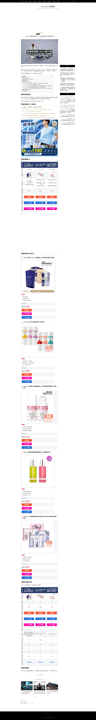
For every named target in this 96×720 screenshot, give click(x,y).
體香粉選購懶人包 (25, 80)
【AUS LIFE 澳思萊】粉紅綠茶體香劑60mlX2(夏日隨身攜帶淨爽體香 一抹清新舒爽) (38, 85)
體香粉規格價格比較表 (26, 89)
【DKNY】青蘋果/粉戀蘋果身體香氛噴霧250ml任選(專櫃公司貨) (35, 115)
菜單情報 (26, 1)
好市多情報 (44, 1)
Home (37, 32)
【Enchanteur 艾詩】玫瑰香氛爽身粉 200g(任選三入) (33, 84)
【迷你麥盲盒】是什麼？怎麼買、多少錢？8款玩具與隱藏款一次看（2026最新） (67, 74)
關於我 (22, 1)
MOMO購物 (29, 208)
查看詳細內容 (29, 662)
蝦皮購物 (29, 197)
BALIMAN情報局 (48, 6)
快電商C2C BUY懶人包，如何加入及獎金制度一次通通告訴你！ (67, 101)
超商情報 (39, 1)
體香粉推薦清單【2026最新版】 (28, 79)
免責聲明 (53, 1)
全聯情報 (35, 1)
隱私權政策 (58, 1)
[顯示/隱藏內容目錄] (51, 76)
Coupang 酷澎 (29, 202)
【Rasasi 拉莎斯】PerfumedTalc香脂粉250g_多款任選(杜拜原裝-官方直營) (36, 83)
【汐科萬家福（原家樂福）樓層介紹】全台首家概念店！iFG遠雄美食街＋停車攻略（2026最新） (67, 89)
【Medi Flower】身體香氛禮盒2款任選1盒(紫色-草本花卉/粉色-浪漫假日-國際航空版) (38, 88)
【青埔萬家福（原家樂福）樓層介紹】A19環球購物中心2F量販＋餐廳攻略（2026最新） (67, 80)
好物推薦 (30, 1)
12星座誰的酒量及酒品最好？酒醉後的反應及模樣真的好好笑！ (67, 111)
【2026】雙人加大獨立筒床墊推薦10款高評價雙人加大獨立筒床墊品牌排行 (39, 693)
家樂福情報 (49, 1)
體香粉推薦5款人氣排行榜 (27, 82)
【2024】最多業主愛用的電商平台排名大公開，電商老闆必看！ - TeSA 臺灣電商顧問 (67, 98)
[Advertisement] (67, 47)
